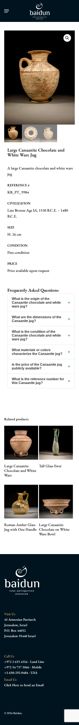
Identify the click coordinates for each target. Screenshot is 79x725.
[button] (6, 11)
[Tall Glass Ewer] (56, 443)
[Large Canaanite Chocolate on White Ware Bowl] (56, 502)
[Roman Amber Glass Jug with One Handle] (21, 502)
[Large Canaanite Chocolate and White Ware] (21, 443)
